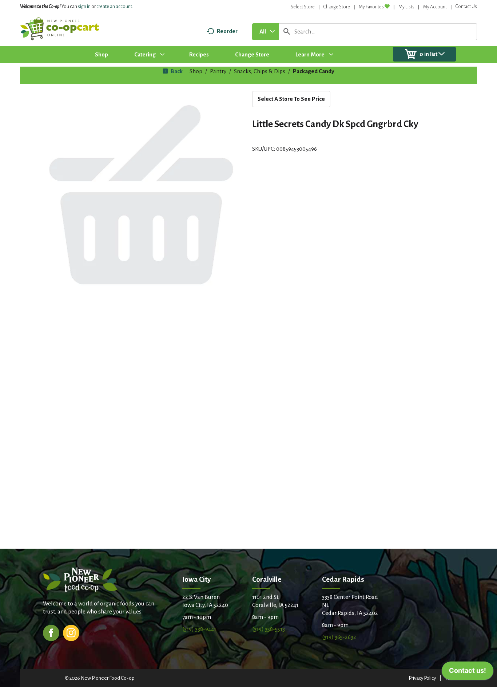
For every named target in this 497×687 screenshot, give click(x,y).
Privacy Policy (422, 678)
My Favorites (371, 6)
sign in (84, 6)
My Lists (406, 6)
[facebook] (51, 632)
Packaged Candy (313, 71)
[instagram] (71, 632)
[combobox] (265, 31)
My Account (435, 6)
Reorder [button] (227, 31)
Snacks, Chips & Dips (259, 71)
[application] (467, 672)
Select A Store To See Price (291, 99)
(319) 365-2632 (339, 637)
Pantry (218, 71)
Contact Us (466, 6)
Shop (196, 71)
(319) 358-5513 (268, 629)
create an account (114, 6)
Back (176, 71)
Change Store (336, 6)
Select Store (303, 6)
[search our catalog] (287, 31)
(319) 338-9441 (199, 629)
